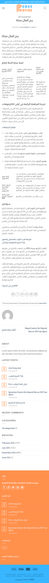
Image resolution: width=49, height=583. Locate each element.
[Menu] (3, 8)
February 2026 (8, 443)
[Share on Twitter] (22, 294)
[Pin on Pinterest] (31, 294)
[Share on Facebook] (18, 294)
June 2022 (6, 457)
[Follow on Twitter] (13, 487)
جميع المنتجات (21, 574)
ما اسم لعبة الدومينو (16, 403)
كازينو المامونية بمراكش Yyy (13, 242)
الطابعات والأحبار (38, 574)
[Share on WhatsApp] (13, 294)
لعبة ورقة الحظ (14, 368)
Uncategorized (8, 428)
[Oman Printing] (24, 8)
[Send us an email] (18, 487)
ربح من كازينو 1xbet (10, 286)
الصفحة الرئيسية (10, 574)
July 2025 (6, 448)
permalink (43, 303)
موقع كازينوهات (9, 127)
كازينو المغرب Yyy (15, 376)
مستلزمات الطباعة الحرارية (14, 576)
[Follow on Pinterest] (22, 487)
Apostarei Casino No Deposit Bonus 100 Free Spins (27, 393)
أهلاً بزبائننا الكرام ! (9, 330)
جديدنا (29, 574)
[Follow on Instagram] (9, 487)
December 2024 (8, 453)
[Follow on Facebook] (4, 487)
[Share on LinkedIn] (36, 294)
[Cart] (45, 8)
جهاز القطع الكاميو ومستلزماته (34, 576)
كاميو (4, 547)
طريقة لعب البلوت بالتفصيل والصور (16, 239)
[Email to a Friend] (27, 294)
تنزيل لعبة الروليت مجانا (17, 384)
